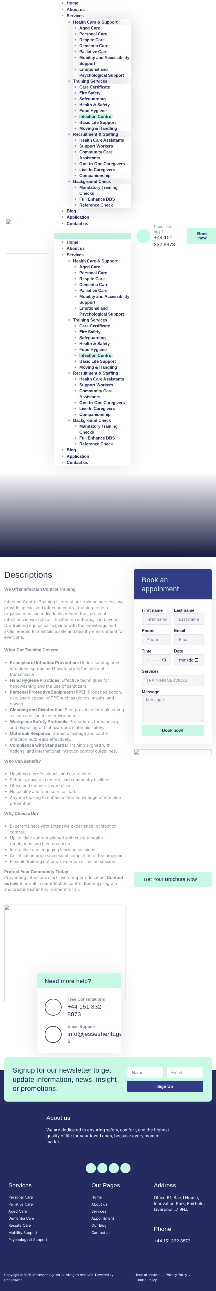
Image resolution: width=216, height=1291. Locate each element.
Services (75, 15)
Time (146, 651)
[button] (92, 236)
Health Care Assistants (101, 140)
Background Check (92, 181)
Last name (184, 610)
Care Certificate (94, 87)
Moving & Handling (98, 128)
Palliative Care (93, 51)
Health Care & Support (95, 22)
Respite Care (92, 39)
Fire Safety (89, 92)
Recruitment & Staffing (95, 134)
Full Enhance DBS (97, 199)
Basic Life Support (97, 122)
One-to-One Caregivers (102, 163)
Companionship (95, 175)
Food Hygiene (93, 110)
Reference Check (96, 205)
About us (76, 248)
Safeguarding (92, 98)
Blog (71, 449)
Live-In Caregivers (97, 169)
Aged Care (89, 28)
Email (179, 630)
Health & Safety (94, 104)
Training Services (90, 81)
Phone (148, 630)
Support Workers (96, 146)
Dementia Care (93, 45)
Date (178, 651)
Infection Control (95, 116)
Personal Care (93, 33)
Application (78, 456)
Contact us (77, 223)
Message (150, 691)
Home (72, 242)
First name (152, 610)
